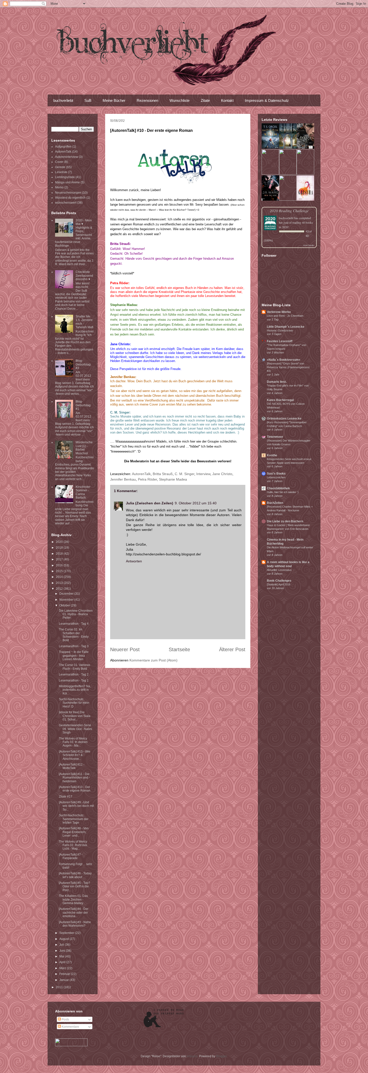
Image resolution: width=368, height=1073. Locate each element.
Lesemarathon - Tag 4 (74, 623)
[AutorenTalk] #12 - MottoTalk (71, 766)
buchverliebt (63, 100)
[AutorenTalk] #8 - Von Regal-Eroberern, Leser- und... (74, 832)
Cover (59, 162)
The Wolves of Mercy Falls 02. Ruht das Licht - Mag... (73, 845)
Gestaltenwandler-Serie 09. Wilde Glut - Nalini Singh (75, 729)
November (66, 599)
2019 (60, 547)
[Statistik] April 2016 (278, 584)
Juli (62, 944)
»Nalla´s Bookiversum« (283, 360)
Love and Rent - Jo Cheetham (285, 315)
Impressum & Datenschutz (267, 100)
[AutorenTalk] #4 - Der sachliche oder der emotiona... (73, 912)
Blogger (221, 1056)
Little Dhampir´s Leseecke (285, 326)
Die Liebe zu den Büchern (285, 521)
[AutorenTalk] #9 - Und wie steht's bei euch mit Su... (76, 806)
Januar (64, 980)
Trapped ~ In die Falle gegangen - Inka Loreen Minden (74, 655)
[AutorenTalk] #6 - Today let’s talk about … (75, 875)
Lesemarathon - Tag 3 (74, 646)
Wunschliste (179, 100)
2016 (60, 565)
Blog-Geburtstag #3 (83, 364)
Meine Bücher (114, 100)
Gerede (60, 167)
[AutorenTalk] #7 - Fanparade (71, 856)
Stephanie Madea (173, 479)
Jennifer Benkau (123, 479)
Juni (62, 950)
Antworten (134, 561)
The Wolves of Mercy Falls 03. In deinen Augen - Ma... (73, 742)
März (63, 968)
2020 (60, 542)
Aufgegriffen (63, 146)
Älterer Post (232, 649)
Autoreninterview (66, 157)
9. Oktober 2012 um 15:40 (196, 503)
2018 (60, 553)
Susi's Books (276, 473)
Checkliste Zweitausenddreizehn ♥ (84, 275)
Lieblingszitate (65, 177)
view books (308, 245)
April (62, 962)
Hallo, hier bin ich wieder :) (283, 492)
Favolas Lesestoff (279, 341)
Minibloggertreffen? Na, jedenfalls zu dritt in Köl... (75, 689)
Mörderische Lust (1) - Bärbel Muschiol (84, 448)
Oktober (65, 605)
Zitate (205, 100)
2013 (60, 583)
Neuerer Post (125, 649)
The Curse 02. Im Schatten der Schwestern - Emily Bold (74, 635)
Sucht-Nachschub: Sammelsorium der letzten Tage (73, 819)
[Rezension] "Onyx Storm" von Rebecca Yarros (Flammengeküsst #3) (288, 367)
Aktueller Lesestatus (279, 569)
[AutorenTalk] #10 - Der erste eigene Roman (74, 788)
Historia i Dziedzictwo (280, 330)
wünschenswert (65, 202)
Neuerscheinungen (68, 192)
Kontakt (227, 100)
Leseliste (61, 172)
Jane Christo (222, 474)
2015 (60, 571)
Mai (62, 956)
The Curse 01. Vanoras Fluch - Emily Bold (74, 666)
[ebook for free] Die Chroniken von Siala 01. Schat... (74, 715)
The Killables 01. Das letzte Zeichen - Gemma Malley (73, 899)
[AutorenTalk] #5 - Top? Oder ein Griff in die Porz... (74, 886)
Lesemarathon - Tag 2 (74, 674)
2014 (60, 577)
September (67, 933)
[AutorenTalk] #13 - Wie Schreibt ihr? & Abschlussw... (74, 755)
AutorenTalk (141, 474)
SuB (87, 100)
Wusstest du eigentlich (70, 197)
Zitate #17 (65, 796)
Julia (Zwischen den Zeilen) (149, 503)
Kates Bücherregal (280, 400)
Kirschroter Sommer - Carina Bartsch (83, 492)
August (64, 939)
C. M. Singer (184, 474)
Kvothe (272, 455)
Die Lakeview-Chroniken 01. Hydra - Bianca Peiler (76, 614)
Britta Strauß (163, 474)
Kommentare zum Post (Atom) (153, 660)
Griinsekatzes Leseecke (284, 418)
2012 (60, 588)
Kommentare (70, 1026)
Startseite (179, 649)
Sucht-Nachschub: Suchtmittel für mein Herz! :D (74, 702)
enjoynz (192, 1056)
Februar (65, 974)
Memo (59, 187)
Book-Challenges (279, 580)
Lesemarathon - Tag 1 (74, 680)
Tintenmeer (275, 437)
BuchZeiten (275, 503)
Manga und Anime (67, 182)
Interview (203, 474)
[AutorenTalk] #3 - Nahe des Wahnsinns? (75, 923)
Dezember (66, 593)
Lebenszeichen (276, 477)
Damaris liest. (277, 382)
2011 (60, 987)
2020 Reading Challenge (289, 210)
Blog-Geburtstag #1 (83, 405)
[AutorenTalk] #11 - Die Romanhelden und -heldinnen (74, 777)
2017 (60, 559)
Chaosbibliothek (278, 488)
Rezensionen (147, 100)
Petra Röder (147, 479)
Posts (65, 1019)
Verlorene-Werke (279, 312)
